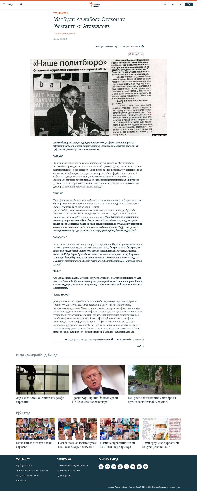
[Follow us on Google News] (101, 466)
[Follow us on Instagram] (120, 466)
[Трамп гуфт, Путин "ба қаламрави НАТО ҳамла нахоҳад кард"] (98, 380)
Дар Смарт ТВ (63, 476)
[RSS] (139, 466)
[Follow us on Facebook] (107, 466)
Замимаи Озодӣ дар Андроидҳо (72, 465)
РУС (165, 4)
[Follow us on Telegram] (132, 466)
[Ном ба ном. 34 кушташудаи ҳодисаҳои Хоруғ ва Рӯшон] (77, 429)
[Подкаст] (145, 466)
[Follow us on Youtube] (113, 466)
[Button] (106, 46)
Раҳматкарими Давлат (64, 34)
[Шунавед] (181, 5)
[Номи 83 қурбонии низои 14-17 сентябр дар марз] (119, 429)
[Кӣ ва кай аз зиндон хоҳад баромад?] (35, 429)
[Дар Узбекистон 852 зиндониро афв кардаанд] (42, 380)
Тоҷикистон (60, 13)
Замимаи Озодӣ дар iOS (68, 471)
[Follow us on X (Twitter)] (126, 466)
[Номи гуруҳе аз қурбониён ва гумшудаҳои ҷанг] (161, 429)
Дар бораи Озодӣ (24, 465)
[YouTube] (173, 5)
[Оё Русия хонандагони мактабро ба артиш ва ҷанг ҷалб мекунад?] (154, 380)
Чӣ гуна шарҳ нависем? (27, 476)
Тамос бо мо (21, 481)
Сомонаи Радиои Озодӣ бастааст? (32, 471)
